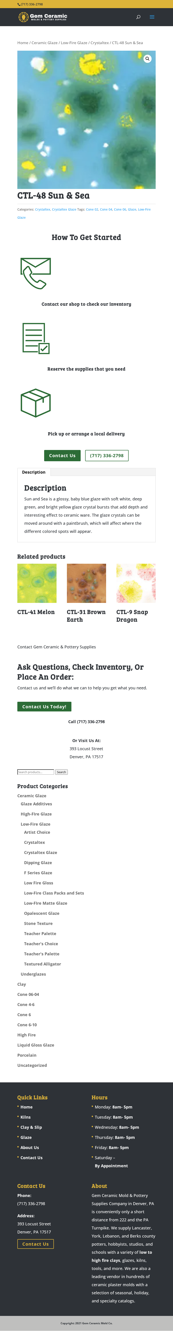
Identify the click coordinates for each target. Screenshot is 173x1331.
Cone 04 (106, 209)
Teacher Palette (40, 933)
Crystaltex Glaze (64, 209)
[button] (147, 59)
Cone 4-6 (25, 1004)
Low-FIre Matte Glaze (45, 903)
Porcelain (26, 1055)
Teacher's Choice (41, 943)
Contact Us (62, 455)
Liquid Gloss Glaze (35, 1045)
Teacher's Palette (41, 953)
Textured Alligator (42, 964)
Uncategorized (32, 1065)
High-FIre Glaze (36, 814)
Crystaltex (100, 42)
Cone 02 (92, 209)
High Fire (26, 1035)
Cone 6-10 (27, 1024)
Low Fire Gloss (38, 883)
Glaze (132, 209)
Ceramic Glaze (45, 42)
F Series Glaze (38, 872)
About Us (29, 1147)
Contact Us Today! (44, 707)
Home (22, 42)
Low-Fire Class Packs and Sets (54, 893)
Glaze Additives (36, 803)
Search (61, 772)
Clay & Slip (31, 1127)
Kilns (25, 1117)
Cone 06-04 (28, 994)
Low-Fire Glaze (74, 42)
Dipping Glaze (38, 862)
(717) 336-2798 (107, 455)
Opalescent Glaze (41, 913)
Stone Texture (38, 923)
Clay (21, 984)
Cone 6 (24, 1014)
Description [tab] (34, 472)
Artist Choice (37, 832)
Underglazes (33, 974)
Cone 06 (120, 209)
